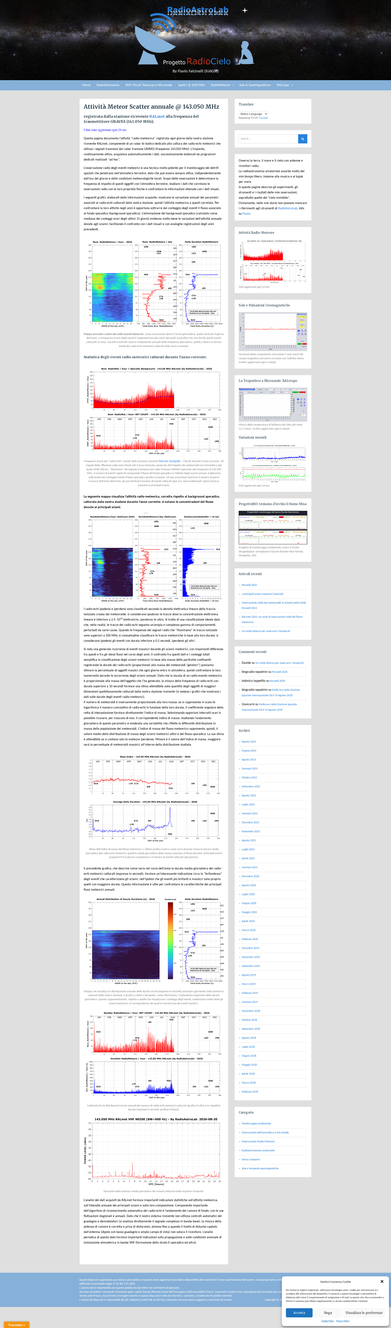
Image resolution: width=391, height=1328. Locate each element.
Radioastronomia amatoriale (258, 1150)
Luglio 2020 (248, 894)
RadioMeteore (220, 85)
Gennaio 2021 (250, 867)
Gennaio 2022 (250, 813)
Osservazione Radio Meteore (258, 1141)
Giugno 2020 (249, 903)
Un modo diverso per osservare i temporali (266, 631)
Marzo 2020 (249, 930)
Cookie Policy (327, 1321)
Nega (328, 1313)
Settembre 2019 (251, 966)
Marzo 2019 (249, 984)
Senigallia (175, 461)
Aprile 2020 (248, 921)
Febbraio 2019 (250, 993)
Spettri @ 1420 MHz (191, 85)
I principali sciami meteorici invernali (262, 594)
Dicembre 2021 (250, 822)
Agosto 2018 (249, 1038)
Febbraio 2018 (250, 1091)
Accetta (299, 1313)
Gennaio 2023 (250, 768)
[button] (382, 1281)
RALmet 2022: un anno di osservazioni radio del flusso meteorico (272, 619)
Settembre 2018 (251, 1029)
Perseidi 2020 (279, 672)
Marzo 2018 (249, 1082)
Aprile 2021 (248, 858)
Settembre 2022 (251, 786)
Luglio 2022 (248, 804)
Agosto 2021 (249, 840)
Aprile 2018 (248, 1073)
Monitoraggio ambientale (256, 1123)
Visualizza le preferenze (364, 1313)
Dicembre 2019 (250, 948)
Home (86, 85)
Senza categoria (251, 1159)
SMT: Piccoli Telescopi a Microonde (148, 85)
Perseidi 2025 (249, 585)
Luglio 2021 (248, 849)
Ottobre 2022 (249, 777)
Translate (263, 118)
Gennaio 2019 (250, 1002)
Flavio (246, 213)
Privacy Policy (342, 1321)
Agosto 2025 (249, 741)
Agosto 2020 (249, 885)
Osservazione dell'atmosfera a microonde (265, 1132)
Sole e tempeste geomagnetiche (260, 1168)
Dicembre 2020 (250, 876)
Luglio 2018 (248, 1047)
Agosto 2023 (249, 759)
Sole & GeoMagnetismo (255, 85)
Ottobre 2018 (249, 1020)
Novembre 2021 (251, 831)
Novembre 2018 (251, 1011)
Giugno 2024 (249, 750)
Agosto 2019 (249, 975)
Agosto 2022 (249, 795)
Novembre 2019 (251, 957)
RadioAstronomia (108, 85)
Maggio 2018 (249, 1064)
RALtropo (283, 85)
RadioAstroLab (287, 208)
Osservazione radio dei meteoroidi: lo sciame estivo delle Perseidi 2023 (274, 605)
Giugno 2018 (249, 1056)
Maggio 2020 (249, 912)
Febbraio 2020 (250, 939)
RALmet (157, 116)
